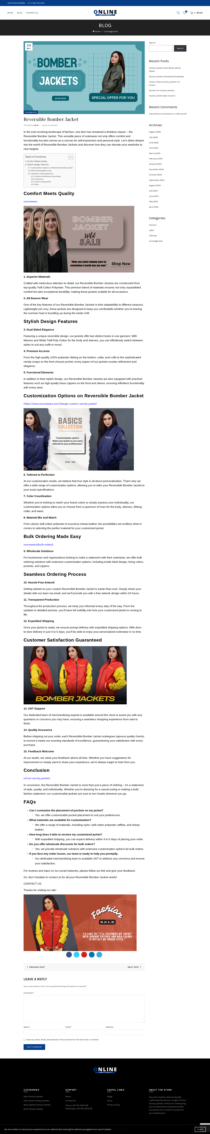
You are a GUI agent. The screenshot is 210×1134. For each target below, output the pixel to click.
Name (27, 1027)
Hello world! (181, 114)
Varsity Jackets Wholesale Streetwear (166, 76)
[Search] (178, 13)
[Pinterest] (84, 954)
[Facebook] (69, 954)
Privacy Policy (113, 1105)
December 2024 (156, 169)
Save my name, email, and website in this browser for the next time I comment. (63, 1039)
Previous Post (37, 967)
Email (68, 1027)
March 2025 (154, 153)
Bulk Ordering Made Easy (41, 171)
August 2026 (155, 132)
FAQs (37, 184)
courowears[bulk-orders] (38, 544)
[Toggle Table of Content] (69, 157)
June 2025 (153, 148)
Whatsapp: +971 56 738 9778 (78, 1108)
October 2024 (155, 175)
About (68, 1096)
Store (109, 1100)
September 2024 (156, 180)
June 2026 (153, 142)
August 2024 (155, 185)
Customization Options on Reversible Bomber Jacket (51, 168)
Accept (200, 1129)
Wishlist (186, 11)
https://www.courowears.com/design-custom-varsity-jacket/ (60, 403)
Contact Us (32, 13)
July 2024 (153, 191)
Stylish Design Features (38, 164)
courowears (30, 201)
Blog (19, 13)
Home (10, 13)
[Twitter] (76, 954)
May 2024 (153, 201)
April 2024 (153, 207)
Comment (29, 992)
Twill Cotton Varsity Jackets (36, 1100)
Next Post (133, 967)
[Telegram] (99, 954)
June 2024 (153, 196)
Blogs (109, 1096)
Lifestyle (153, 235)
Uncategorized (111, 31)
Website (109, 1027)
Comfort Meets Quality (37, 161)
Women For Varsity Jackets (161, 90)
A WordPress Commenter (161, 114)
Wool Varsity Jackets (33, 1109)
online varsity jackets (43, 182)
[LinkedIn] (92, 954)
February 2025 (156, 158)
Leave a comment (50, 125)
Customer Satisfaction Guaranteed (48, 176)
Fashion (153, 225)
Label (151, 230)
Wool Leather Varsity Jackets (37, 1105)
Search (152, 43)
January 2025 (155, 164)
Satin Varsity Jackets (33, 1096)
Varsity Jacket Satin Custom (162, 96)
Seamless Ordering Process (42, 174)
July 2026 (153, 137)
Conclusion (39, 179)
